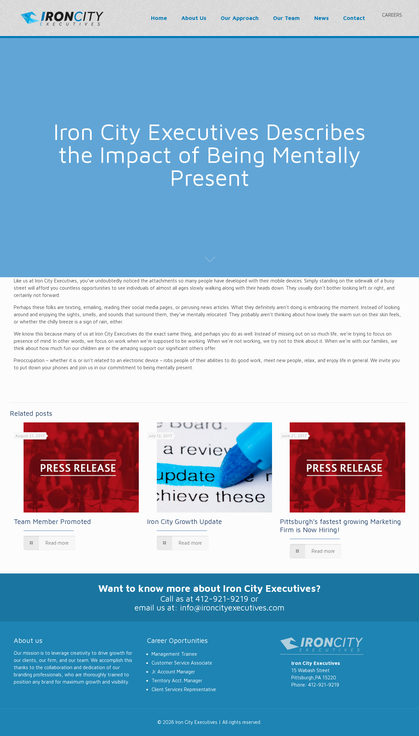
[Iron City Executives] (62, 18)
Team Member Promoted (52, 521)
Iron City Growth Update (184, 521)
